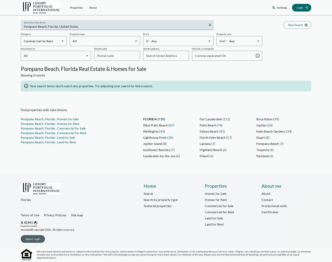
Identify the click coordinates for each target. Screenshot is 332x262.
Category (26, 34)
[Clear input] (210, 25)
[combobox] (114, 26)
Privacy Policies (55, 215)
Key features (28, 48)
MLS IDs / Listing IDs (203, 48)
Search (148, 193)
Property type (77, 34)
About (265, 193)
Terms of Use (30, 215)
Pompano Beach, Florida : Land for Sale (48, 137)
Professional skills (274, 206)
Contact (267, 199)
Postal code (100, 48)
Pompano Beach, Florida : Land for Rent (48, 142)
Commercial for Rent (219, 212)
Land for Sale (214, 218)
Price (146, 34)
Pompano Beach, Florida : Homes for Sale (50, 119)
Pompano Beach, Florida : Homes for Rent (50, 123)
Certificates (269, 212)
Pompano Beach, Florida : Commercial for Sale (53, 128)
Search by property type (161, 199)
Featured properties (158, 206)
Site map (77, 215)
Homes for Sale (215, 193)
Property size (224, 34)
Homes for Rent (216, 199)
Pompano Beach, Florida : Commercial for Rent (53, 133)
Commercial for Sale (219, 206)
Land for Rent (214, 224)
